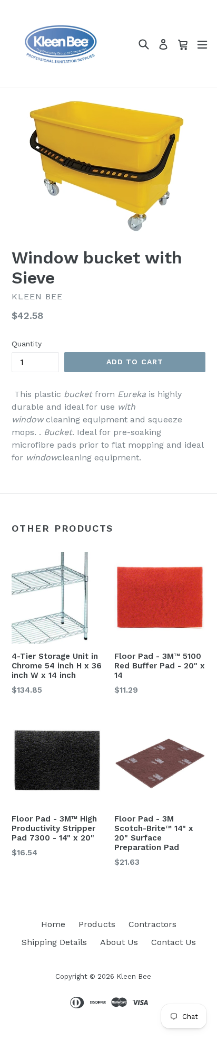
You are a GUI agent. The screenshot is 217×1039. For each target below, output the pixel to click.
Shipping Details (54, 942)
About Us (119, 942)
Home (53, 924)
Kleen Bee (133, 976)
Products (96, 924)
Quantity (27, 343)
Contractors (152, 924)
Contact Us (173, 942)
